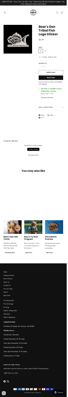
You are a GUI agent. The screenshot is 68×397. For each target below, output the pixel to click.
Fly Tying (6, 307)
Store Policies (8, 279)
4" (46, 51)
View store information (47, 97)
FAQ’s (5, 272)
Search (6, 292)
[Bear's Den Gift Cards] (13, 227)
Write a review (33, 149)
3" (41, 51)
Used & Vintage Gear (10, 311)
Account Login (8, 289)
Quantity (43, 63)
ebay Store (7, 295)
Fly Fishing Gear (9, 300)
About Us (6, 282)
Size (40, 47)
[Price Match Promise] (54, 227)
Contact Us (7, 285)
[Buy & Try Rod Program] (33, 227)
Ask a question (46, 107)
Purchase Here (10, 253)
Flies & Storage (8, 304)
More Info (29, 253)
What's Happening (9, 317)
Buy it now (51, 78)
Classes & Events (9, 275)
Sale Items (7, 314)
